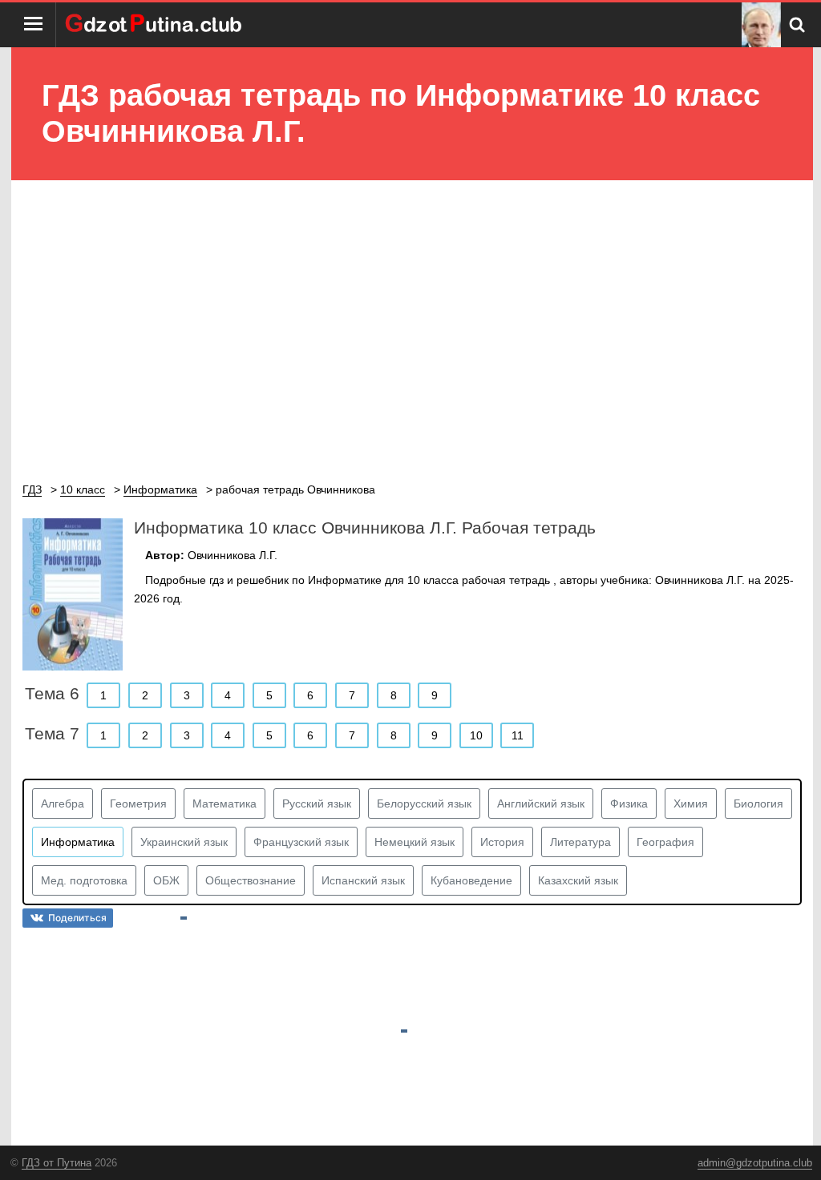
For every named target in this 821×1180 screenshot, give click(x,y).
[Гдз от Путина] (155, 25)
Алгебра (62, 803)
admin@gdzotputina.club (755, 1163)
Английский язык (540, 803)
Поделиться (77, 918)
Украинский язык (184, 842)
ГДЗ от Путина (56, 1163)
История (502, 842)
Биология (758, 803)
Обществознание (250, 880)
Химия (690, 803)
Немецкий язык (414, 842)
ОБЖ (166, 880)
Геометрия (138, 803)
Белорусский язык (424, 803)
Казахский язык (578, 880)
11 (518, 735)
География (665, 842)
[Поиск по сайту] (797, 24)
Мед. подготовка (84, 880)
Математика (224, 803)
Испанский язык (363, 880)
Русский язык (316, 803)
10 (476, 735)
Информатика (78, 842)
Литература (580, 842)
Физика (629, 803)
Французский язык (301, 842)
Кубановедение (471, 880)
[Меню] (33, 24)
